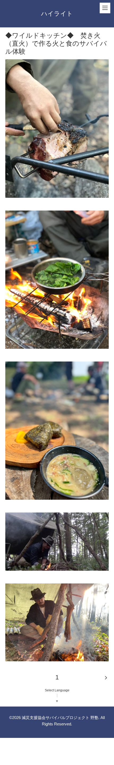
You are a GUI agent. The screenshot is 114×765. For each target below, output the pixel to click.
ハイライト (57, 13)
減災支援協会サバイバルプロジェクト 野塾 (60, 717)
